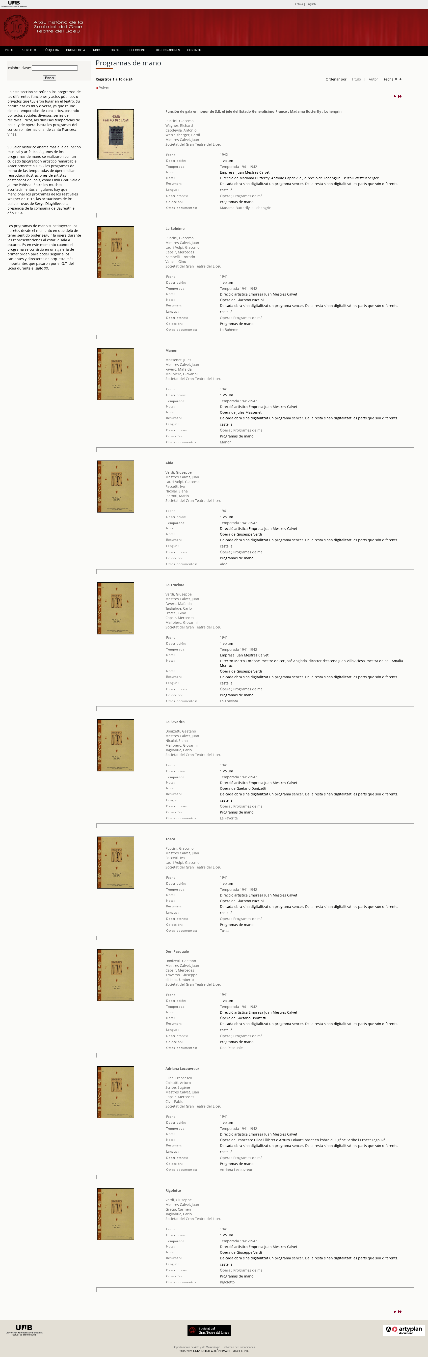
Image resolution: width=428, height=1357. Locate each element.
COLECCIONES (137, 50)
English (311, 4)
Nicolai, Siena (176, 491)
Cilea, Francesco (178, 1078)
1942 (224, 154)
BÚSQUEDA (51, 50)
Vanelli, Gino (175, 261)
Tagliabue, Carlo (178, 608)
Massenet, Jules (178, 359)
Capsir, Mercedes (179, 252)
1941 (224, 276)
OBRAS (115, 50)
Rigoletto (173, 1190)
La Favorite (229, 818)
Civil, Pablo (174, 1101)
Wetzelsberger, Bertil (182, 135)
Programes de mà (247, 195)
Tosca (170, 839)
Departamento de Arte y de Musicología (196, 1347)
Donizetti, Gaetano (180, 731)
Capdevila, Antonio (180, 130)
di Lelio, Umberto (179, 979)
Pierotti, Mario (177, 495)
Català (299, 4)
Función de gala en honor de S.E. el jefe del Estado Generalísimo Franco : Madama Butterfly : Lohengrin (253, 111)
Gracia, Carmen (178, 1209)
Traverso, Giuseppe (181, 975)
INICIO (9, 50)
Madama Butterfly (235, 207)
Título (356, 79)
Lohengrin (263, 207)
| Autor (371, 79)
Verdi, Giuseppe (178, 472)
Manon (171, 350)
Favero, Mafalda (178, 369)
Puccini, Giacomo (179, 120)
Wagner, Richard (179, 125)
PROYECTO (28, 50)
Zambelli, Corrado (180, 256)
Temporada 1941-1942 (238, 166)
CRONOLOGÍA (75, 50)
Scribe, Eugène (177, 1087)
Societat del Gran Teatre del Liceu (193, 144)
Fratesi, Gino (175, 613)
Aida (169, 463)
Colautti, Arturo (178, 1082)
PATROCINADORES (167, 50)
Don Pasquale (177, 951)
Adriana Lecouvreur (182, 1068)
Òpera (225, 195)
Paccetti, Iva (175, 486)
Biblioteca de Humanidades (239, 1347)
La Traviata (174, 584)
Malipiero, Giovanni (181, 374)
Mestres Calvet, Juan (182, 139)
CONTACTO (195, 50)
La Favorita (175, 721)
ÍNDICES (97, 50)
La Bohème (175, 228)
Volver (103, 87)
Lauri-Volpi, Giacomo (182, 247)
